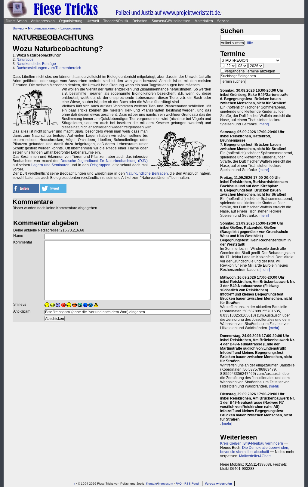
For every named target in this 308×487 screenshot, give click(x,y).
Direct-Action (16, 21)
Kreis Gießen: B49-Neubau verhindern (251, 443)
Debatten (139, 21)
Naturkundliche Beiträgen (147, 173)
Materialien (204, 21)
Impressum (165, 483)
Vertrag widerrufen (218, 483)
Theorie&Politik (115, 21)
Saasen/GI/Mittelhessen (171, 21)
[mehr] (264, 124)
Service (223, 21)
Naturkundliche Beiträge (36, 64)
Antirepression (43, 21)
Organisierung (70, 21)
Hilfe (249, 43)
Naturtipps (25, 59)
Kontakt (151, 483)
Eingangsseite (70, 28)
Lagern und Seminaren (50, 165)
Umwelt (93, 21)
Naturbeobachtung (42, 28)
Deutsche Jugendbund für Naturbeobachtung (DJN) (104, 161)
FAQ (179, 483)
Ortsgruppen (100, 165)
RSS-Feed (191, 483)
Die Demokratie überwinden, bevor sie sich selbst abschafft (254, 450)
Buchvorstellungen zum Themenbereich (49, 68)
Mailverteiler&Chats (255, 456)
